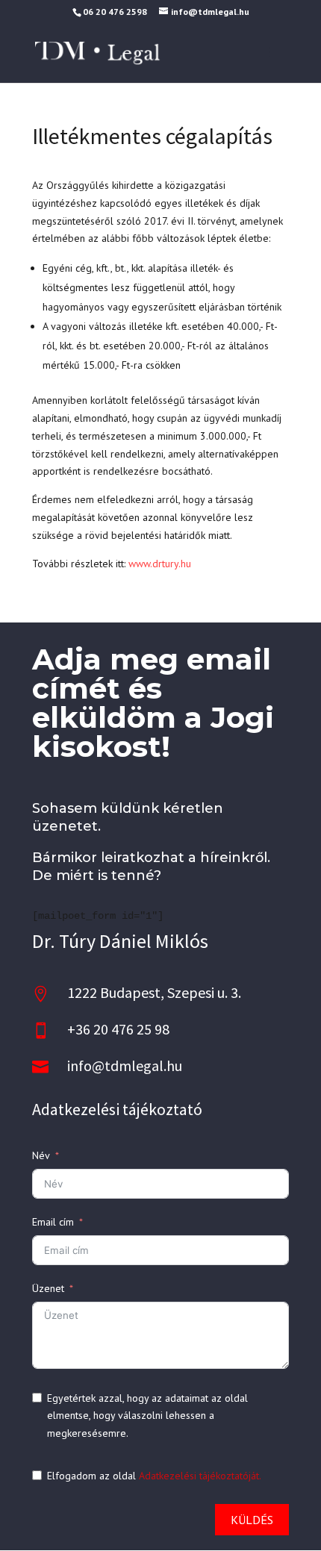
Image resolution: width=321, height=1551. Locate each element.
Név (41, 1155)
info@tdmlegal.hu (124, 1065)
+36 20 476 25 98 (118, 1029)
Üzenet (48, 1288)
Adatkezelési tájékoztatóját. (200, 1475)
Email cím (53, 1222)
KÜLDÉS (252, 1519)
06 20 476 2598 (115, 11)
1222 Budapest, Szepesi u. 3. (154, 992)
